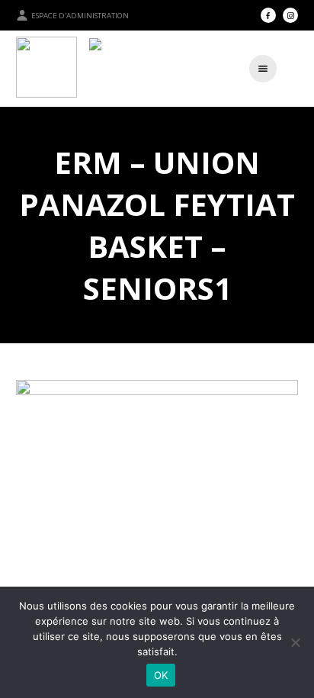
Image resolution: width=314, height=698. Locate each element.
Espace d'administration (80, 16)
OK (161, 675)
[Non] (295, 642)
